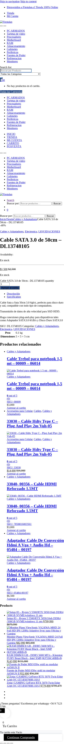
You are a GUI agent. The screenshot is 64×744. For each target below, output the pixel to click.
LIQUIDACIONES (49, 231)
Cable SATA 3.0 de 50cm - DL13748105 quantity (27, 280)
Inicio (3, 219)
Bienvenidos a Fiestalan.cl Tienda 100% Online (32, 7)
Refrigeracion (14, 58)
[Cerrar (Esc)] (11, 743)
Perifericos (12, 52)
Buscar (57, 203)
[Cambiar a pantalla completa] (4, 743)
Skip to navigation (10, 1)
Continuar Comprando (21, 737)
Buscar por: (13, 203)
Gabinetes (12, 49)
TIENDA (12, 137)
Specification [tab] (14, 296)
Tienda (10, 13)
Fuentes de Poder (16, 55)
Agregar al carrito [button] (16, 407)
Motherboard (14, 40)
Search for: (6, 67)
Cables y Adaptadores (25, 219)
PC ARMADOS (16, 30)
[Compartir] (8, 743)
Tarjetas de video (16, 33)
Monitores (12, 61)
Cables (37, 410)
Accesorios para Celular (19, 410)
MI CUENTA (14, 140)
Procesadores (14, 36)
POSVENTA (14, 146)
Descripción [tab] (13, 293)
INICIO (11, 134)
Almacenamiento (16, 46)
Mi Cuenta (12, 16)
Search (10, 200)
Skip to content (28, 1)
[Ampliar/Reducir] (1, 743)
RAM (10, 43)
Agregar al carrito (9, 287)
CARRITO (13, 143)
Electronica (31, 231)
